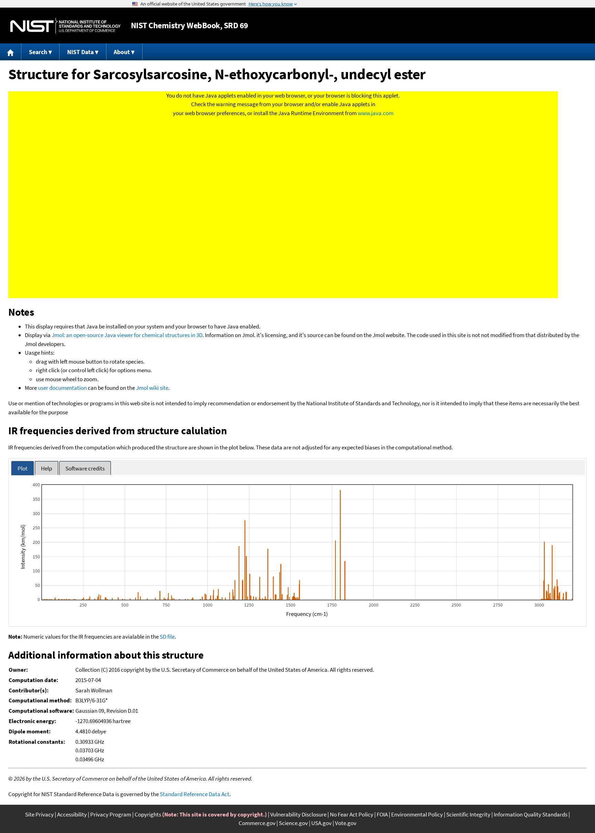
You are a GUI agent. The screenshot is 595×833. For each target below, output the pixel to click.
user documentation (62, 388)
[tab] (22, 468)
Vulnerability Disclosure (298, 814)
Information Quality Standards (530, 814)
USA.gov (321, 823)
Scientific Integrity (468, 814)
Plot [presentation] (23, 468)
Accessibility (72, 814)
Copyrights (148, 814)
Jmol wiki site (152, 388)
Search (38, 52)
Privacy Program (110, 814)
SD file (167, 636)
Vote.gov (345, 823)
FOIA (382, 814)
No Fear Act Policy (351, 814)
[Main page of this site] (10, 51)
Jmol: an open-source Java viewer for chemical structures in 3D (127, 335)
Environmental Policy (417, 814)
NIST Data (80, 52)
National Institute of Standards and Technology (65, 25)
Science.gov (293, 823)
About (122, 52)
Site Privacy (39, 814)
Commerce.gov (257, 823)
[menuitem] (10, 51)
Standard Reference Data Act (194, 794)
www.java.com (376, 113)
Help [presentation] (46, 468)
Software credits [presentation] (85, 468)
